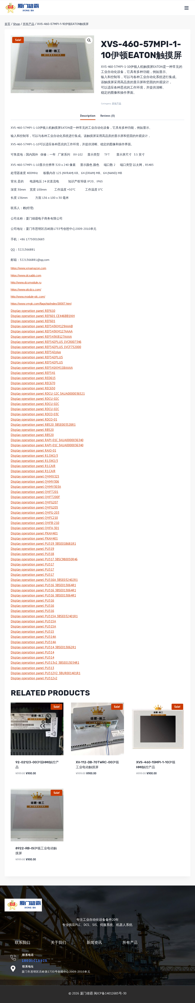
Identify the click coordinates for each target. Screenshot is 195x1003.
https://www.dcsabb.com (26, 275)
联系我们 (22, 942)
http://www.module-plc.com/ (28, 296)
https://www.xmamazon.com (28, 268)
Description (87, 115)
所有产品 (116, 103)
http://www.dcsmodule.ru (26, 282)
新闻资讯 (94, 942)
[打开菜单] (186, 7)
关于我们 (58, 942)
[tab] (87, 116)
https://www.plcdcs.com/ (26, 289)
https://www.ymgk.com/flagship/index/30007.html (41, 303)
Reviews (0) (107, 115)
